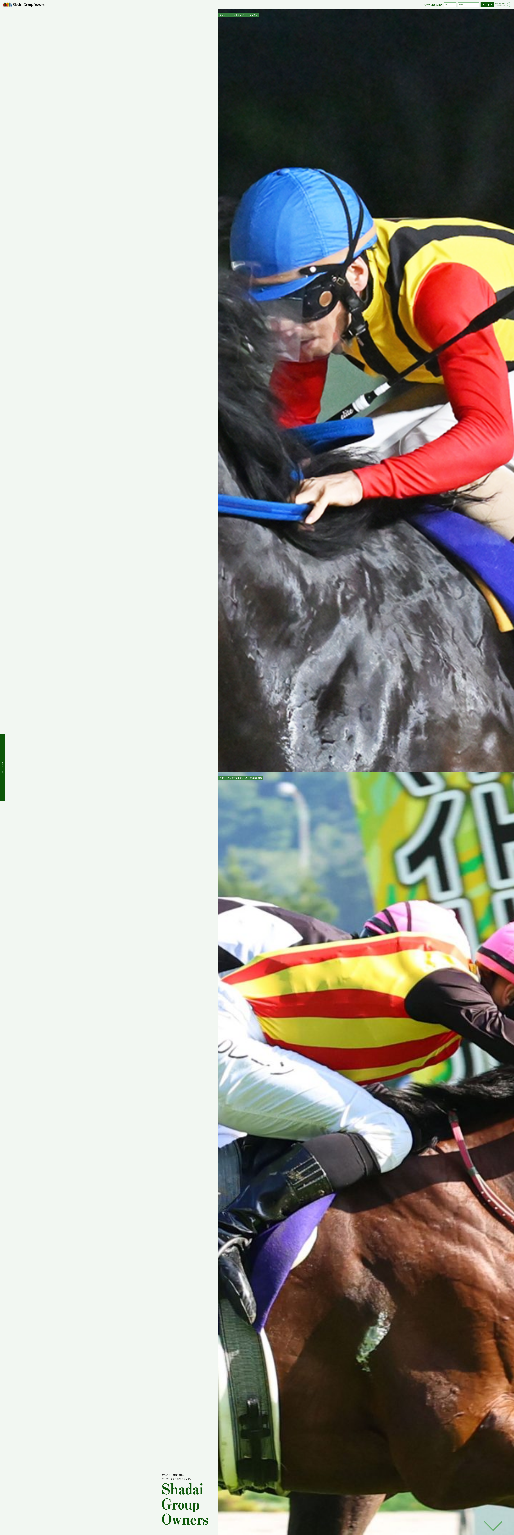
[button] (493, 1526)
